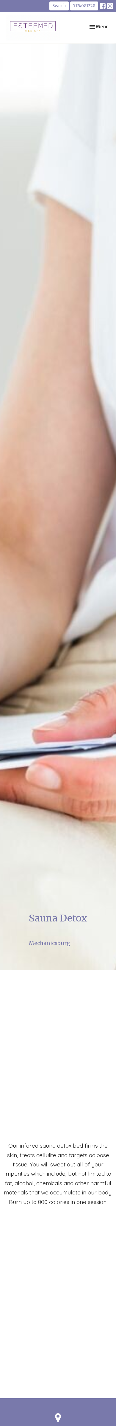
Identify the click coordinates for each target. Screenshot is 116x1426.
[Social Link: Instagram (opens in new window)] (110, 6)
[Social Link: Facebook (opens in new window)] (103, 6)
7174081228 (84, 5)
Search (59, 5)
